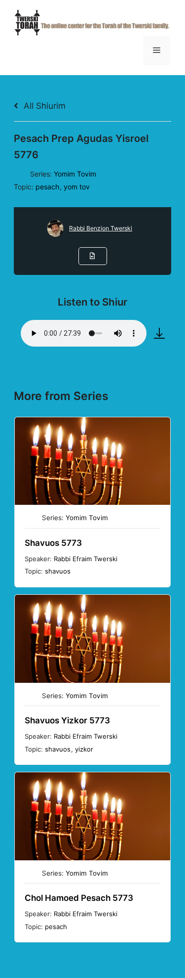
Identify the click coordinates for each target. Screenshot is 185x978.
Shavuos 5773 (53, 543)
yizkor (84, 749)
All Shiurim (43, 106)
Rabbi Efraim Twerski (85, 559)
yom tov (77, 186)
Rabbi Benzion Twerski (100, 228)
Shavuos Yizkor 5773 (67, 720)
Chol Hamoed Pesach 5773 (79, 898)
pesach (47, 186)
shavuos (58, 571)
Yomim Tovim (75, 174)
